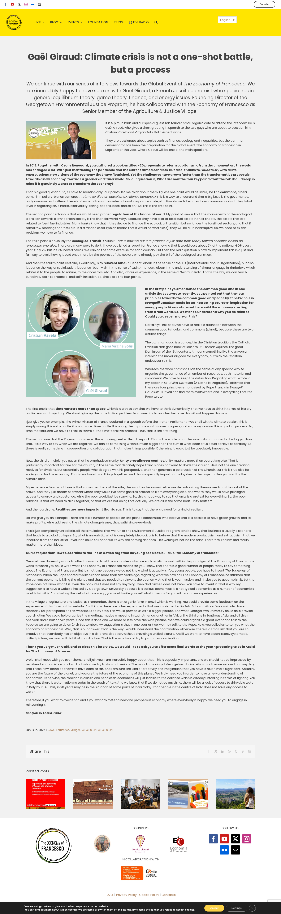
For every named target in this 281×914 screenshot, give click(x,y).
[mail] (39, 4)
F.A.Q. (110, 895)
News (51, 730)
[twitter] (19, 4)
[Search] (156, 22)
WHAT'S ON (89, 730)
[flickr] (32, 4)
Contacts (169, 895)
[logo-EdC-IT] (178, 836)
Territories (62, 730)
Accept (214, 908)
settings (126, 910)
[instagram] (26, 4)
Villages (75, 730)
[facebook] (5, 4)
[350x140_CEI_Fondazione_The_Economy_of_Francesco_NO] (140, 867)
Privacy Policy (126, 895)
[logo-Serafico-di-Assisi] (140, 836)
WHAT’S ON (105, 730)
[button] (227, 19)
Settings (236, 908)
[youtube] (12, 4)
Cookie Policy (149, 895)
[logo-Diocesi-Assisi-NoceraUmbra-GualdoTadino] (102, 836)
